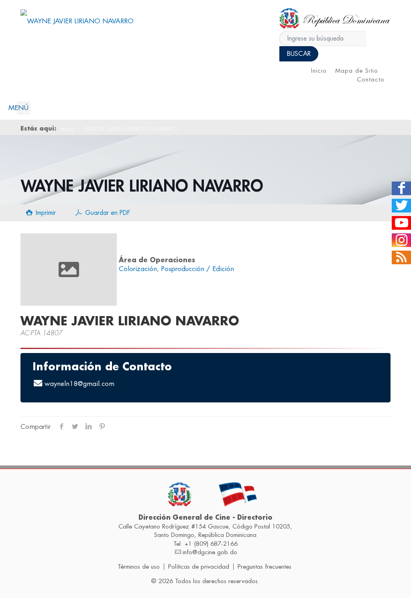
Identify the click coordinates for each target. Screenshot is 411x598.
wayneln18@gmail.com (79, 383)
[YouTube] (401, 223)
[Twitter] (401, 205)
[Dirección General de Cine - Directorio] (77, 21)
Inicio (319, 71)
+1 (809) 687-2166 (211, 544)
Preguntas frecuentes (264, 566)
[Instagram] (401, 240)
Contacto (371, 80)
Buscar (299, 54)
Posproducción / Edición (197, 268)
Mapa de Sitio (356, 71)
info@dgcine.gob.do (210, 552)
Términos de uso (139, 566)
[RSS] (401, 257)
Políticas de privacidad (198, 566)
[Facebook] (401, 188)
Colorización (138, 268)
